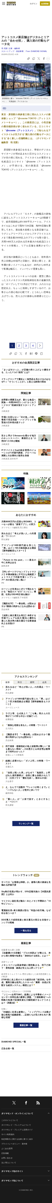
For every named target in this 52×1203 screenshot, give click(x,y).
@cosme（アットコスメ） (20, 130)
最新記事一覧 (26, 1025)
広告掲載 (5, 1153)
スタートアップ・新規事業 (12, 51)
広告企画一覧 (7, 1048)
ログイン (33, 3)
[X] (14, 1103)
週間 (32, 682)
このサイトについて (9, 1120)
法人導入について (8, 1162)
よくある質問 (6, 1148)
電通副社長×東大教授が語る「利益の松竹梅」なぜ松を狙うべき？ (26, 912)
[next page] (40, 345)
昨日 (20, 682)
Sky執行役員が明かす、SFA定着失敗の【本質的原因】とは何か (26, 893)
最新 (7, 682)
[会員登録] (45, 3)
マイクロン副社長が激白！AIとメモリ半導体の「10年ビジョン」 (26, 902)
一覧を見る (26, 930)
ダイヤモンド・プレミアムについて (16, 1125)
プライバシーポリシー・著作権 (14, 1143)
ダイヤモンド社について (12, 1180)
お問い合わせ (6, 1157)
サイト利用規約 (7, 1134)
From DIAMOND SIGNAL (36, 51)
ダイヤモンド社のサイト (12, 1171)
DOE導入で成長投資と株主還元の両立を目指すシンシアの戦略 (26, 921)
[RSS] (38, 1103)
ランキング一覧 (26, 823)
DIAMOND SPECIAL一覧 (13, 1041)
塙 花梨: (10, 48)
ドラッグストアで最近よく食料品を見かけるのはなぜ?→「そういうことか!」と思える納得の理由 (26, 380)
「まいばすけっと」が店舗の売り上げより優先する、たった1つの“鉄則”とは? (26, 371)
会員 (44, 682)
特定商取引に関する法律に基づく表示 (17, 1139)
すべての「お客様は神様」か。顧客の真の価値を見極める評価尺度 (26, 883)
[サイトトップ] (11, 3)
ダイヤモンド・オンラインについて (17, 1113)
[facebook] (26, 1103)
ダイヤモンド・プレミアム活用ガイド (17, 1129)
